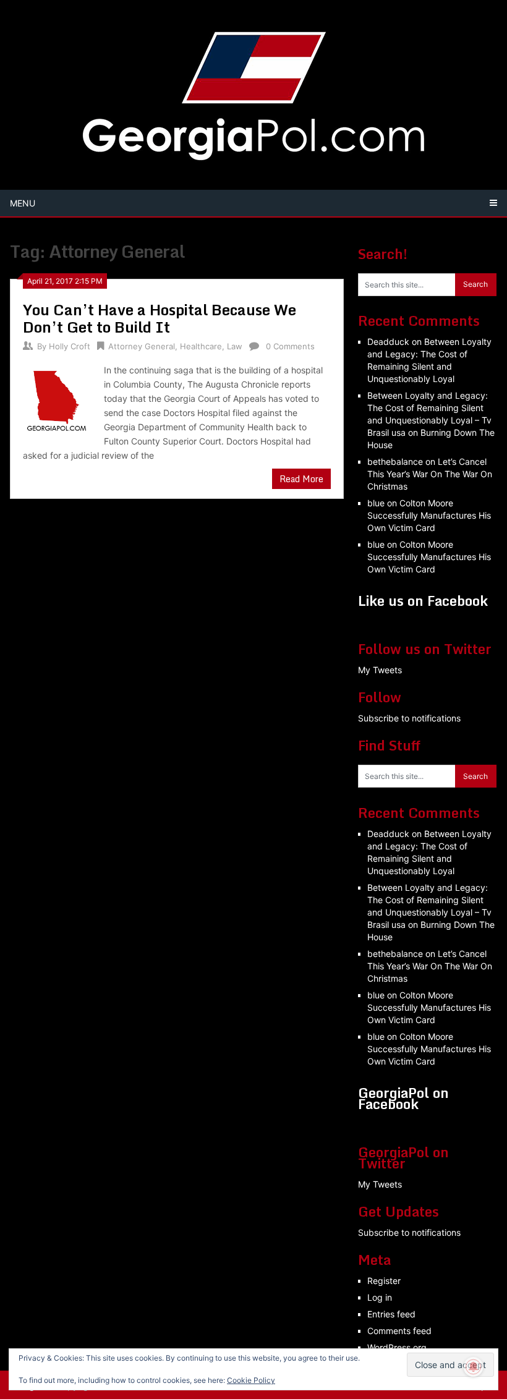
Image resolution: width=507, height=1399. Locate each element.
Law (234, 346)
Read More (301, 479)
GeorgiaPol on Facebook (403, 1098)
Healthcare (201, 346)
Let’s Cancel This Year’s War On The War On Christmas (429, 473)
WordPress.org (397, 1347)
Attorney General (141, 346)
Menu (22, 203)
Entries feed (391, 1314)
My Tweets (380, 670)
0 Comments (290, 346)
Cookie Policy (251, 1380)
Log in (379, 1297)
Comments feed (399, 1330)
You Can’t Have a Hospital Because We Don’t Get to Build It (159, 318)
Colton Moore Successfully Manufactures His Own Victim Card (429, 515)
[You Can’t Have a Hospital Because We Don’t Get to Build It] (57, 399)
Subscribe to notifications (409, 718)
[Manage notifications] (474, 1367)
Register (384, 1280)
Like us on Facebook (423, 600)
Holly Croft (69, 346)
